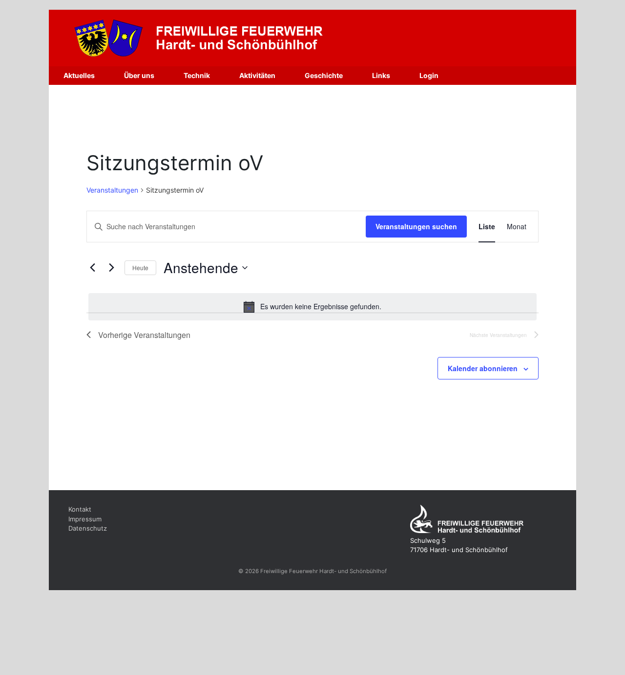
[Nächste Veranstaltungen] (111, 268)
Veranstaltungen (112, 190)
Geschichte (324, 75)
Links (381, 75)
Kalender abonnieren (483, 368)
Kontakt (79, 509)
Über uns (139, 75)
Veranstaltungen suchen (416, 226)
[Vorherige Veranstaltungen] (92, 268)
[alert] (312, 306)
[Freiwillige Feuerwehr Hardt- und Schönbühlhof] (232, 38)
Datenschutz (87, 528)
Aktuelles (79, 75)
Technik (197, 75)
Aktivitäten (257, 75)
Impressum (85, 519)
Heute (140, 267)
